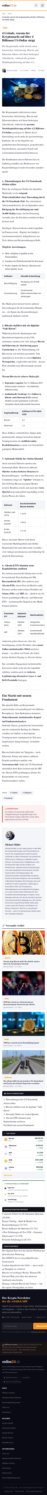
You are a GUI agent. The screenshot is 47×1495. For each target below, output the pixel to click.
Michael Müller (12, 70)
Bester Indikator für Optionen (16, 1228)
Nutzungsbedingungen (11, 1402)
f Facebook (8, 798)
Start (4, 14)
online (9, 5)
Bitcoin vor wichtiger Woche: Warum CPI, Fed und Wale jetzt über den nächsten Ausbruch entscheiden (21, 1276)
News (10, 14)
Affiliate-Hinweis (8, 1393)
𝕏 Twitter (13, 793)
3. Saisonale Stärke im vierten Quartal (21, 1114)
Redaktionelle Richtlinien (11, 1397)
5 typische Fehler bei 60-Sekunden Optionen (22, 1213)
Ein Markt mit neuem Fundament (19, 1125)
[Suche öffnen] (36, 5)
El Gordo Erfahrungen (12, 1239)
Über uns (5, 1407)
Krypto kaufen (7, 1423)
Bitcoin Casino (7, 1437)
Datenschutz (7, 1473)
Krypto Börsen (7, 1433)
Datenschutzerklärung (38, 1332)
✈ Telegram (26, 793)
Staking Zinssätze (9, 1428)
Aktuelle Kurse (7, 1442)
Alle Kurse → (9, 1175)
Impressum (6, 1412)
